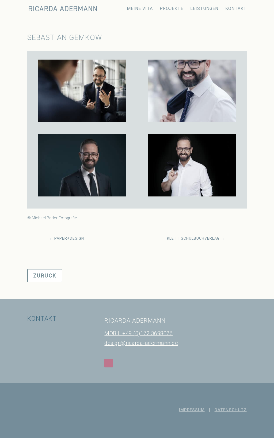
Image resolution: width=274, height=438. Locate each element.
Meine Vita (140, 9)
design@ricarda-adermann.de (141, 343)
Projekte (171, 9)
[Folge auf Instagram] (108, 363)
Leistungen (204, 9)
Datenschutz (231, 409)
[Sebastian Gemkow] (82, 122)
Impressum (192, 409)
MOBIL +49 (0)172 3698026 (138, 333)
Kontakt (236, 9)
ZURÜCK (44, 275)
